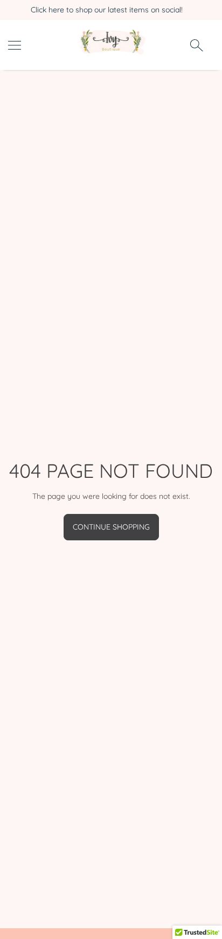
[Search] (196, 44)
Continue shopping (111, 527)
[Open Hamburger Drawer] (14, 45)
